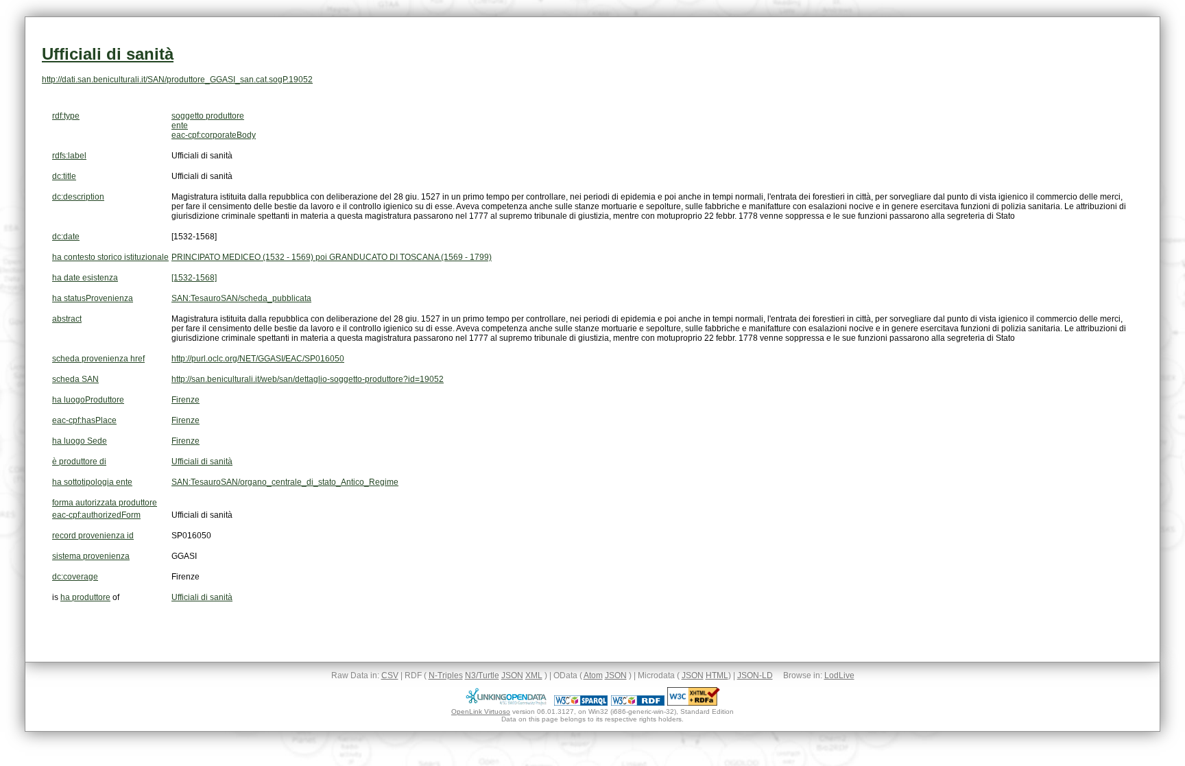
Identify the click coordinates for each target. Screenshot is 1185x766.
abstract (67, 319)
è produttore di (79, 461)
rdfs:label (69, 155)
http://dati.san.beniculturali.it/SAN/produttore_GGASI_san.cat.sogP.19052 (177, 79)
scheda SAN (75, 379)
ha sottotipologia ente (92, 482)
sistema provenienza (91, 556)
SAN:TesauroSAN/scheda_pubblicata (241, 298)
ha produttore (85, 597)
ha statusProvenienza (92, 298)
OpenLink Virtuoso (480, 711)
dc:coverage (75, 577)
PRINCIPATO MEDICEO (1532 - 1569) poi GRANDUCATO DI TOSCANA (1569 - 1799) (331, 257)
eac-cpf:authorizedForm (96, 515)
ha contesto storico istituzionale (110, 257)
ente (179, 125)
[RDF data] (637, 703)
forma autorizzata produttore (104, 502)
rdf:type (66, 116)
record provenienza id (93, 535)
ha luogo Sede (79, 441)
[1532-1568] (194, 278)
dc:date (66, 236)
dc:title (64, 176)
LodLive (839, 675)
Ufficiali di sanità (107, 54)
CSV (389, 675)
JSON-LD (755, 675)
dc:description (78, 197)
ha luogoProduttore (88, 400)
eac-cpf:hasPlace (84, 420)
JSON (512, 675)
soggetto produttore (207, 116)
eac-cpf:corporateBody (213, 135)
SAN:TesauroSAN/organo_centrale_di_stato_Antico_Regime (284, 482)
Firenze (185, 400)
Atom (593, 675)
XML (533, 675)
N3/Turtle (482, 675)
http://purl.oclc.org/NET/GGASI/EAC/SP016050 (257, 358)
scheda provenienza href (98, 358)
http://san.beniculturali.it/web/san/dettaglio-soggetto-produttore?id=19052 (307, 379)
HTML (717, 675)
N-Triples (446, 675)
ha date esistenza (85, 278)
